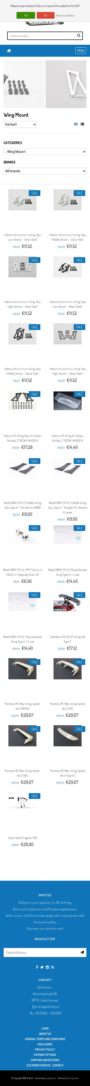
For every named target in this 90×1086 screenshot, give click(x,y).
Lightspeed (51, 1078)
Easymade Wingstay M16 (22, 838)
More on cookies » (65, 15)
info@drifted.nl (48, 1006)
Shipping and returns (45, 1060)
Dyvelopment (73, 1078)
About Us (45, 1034)
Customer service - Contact (45, 1065)
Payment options (45, 1055)
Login (45, 1028)
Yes (26, 15)
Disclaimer (45, 1044)
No (45, 15)
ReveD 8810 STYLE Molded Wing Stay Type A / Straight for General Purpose (67, 507)
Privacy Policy (45, 1049)
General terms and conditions (45, 1039)
